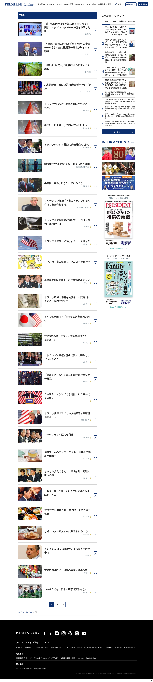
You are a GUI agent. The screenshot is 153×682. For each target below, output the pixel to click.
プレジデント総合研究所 (23, 669)
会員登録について (57, 647)
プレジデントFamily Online (87, 658)
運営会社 (118, 647)
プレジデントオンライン (25, 612)
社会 (94, 4)
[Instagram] (63, 633)
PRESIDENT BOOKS (67, 658)
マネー (59, 4)
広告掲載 (109, 647)
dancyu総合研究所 (40, 669)
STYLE (54, 658)
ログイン (132, 4)
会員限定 (101, 4)
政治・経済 (68, 4)
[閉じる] (151, 680)
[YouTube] (84, 633)
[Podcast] (77, 633)
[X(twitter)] (50, 633)
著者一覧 (28, 647)
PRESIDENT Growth (23, 658)
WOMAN (37, 658)
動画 (109, 4)
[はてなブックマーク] (57, 633)
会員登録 (144, 4)
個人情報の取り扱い (74, 647)
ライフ (87, 4)
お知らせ (19, 647)
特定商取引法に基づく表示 (93, 647)
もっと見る (117, 132)
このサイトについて (41, 647)
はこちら (118, 248)
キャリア (79, 4)
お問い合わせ (128, 647)
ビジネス (50, 4)
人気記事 (41, 4)
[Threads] (70, 633)
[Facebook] (44, 633)
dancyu (45, 658)
